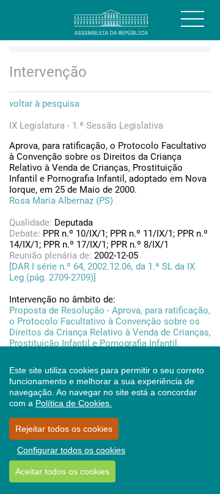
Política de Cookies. (73, 403)
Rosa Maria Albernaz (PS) (61, 200)
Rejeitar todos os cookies (63, 429)
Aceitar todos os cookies (62, 471)
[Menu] (192, 19)
